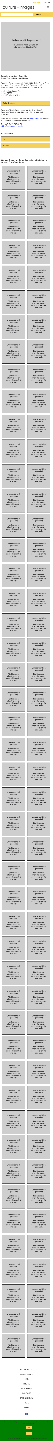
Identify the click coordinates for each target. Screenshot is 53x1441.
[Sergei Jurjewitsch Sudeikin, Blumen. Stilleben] (14, 284)
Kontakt (26, 1393)
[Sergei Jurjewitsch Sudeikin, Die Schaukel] (14, 558)
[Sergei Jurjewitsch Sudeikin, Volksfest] (14, 533)
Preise (26, 1384)
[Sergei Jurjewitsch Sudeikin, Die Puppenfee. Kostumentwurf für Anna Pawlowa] (14, 508)
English (47, 3)
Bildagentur (26, 1369)
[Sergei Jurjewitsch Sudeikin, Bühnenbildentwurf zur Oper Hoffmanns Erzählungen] (39, 259)
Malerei (6, 146)
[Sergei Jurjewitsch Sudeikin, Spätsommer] (39, 930)
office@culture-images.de (12, 126)
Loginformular (36, 118)
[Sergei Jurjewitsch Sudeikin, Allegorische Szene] (14, 856)
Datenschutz (27, 1398)
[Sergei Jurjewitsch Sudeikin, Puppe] (39, 1278)
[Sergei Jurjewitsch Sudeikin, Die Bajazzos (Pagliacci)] (14, 881)
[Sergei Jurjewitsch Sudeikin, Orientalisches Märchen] (39, 309)
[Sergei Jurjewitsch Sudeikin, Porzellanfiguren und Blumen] (39, 682)
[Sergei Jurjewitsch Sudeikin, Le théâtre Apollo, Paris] (14, 1079)
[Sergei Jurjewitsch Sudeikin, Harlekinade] (39, 234)
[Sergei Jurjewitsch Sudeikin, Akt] (39, 1079)
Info (26, 1407)
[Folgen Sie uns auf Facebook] (26, 1415)
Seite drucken (9, 103)
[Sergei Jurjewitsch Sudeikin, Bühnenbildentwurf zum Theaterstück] (14, 1278)
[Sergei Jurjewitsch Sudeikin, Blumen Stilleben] (39, 955)
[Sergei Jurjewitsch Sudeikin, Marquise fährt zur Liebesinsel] (14, 806)
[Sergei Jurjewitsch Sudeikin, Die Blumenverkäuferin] (14, 1204)
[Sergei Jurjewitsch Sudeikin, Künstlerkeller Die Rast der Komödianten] (39, 210)
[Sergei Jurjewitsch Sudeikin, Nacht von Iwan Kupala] (39, 359)
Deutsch (36, 3)
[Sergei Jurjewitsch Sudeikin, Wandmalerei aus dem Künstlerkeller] (39, 1353)
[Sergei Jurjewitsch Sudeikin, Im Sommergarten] (14, 210)
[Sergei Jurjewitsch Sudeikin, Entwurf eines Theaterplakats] (39, 433)
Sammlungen (26, 1374)
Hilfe (26, 1403)
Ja (29, 1427)
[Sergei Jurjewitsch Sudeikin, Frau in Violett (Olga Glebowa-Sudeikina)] (39, 483)
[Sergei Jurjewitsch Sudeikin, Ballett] (39, 533)
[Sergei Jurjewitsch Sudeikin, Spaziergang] (14, 483)
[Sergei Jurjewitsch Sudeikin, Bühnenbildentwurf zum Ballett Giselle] (39, 284)
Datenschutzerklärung (40, 1438)
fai (4, 139)
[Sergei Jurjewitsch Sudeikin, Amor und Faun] (14, 234)
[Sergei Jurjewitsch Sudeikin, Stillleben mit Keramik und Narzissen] (39, 1328)
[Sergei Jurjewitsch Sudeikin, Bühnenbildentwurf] (14, 607)
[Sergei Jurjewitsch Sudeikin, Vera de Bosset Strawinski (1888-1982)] (39, 582)
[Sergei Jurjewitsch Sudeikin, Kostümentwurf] (14, 1253)
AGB (27, 1379)
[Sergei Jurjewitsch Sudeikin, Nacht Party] (14, 309)
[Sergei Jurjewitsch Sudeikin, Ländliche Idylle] (39, 980)
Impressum (26, 1388)
